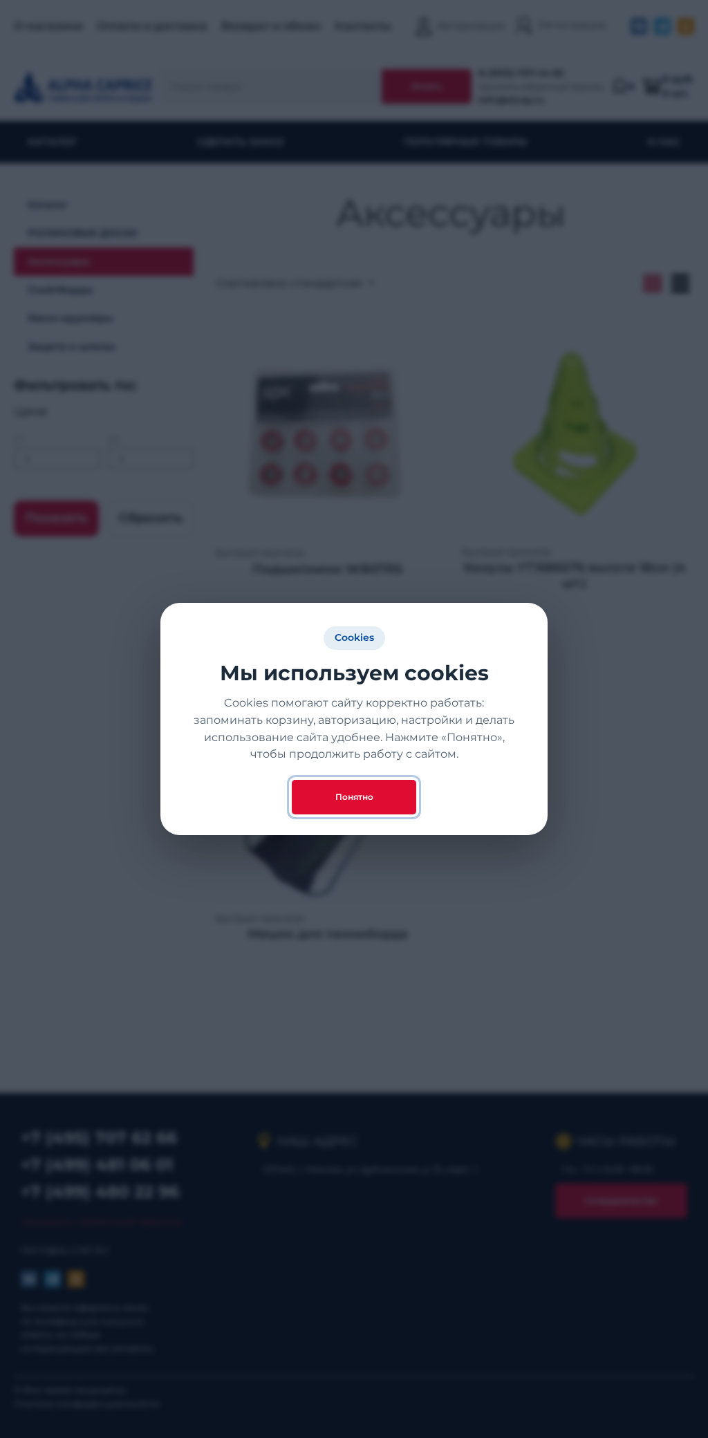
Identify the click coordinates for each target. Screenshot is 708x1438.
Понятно (354, 797)
